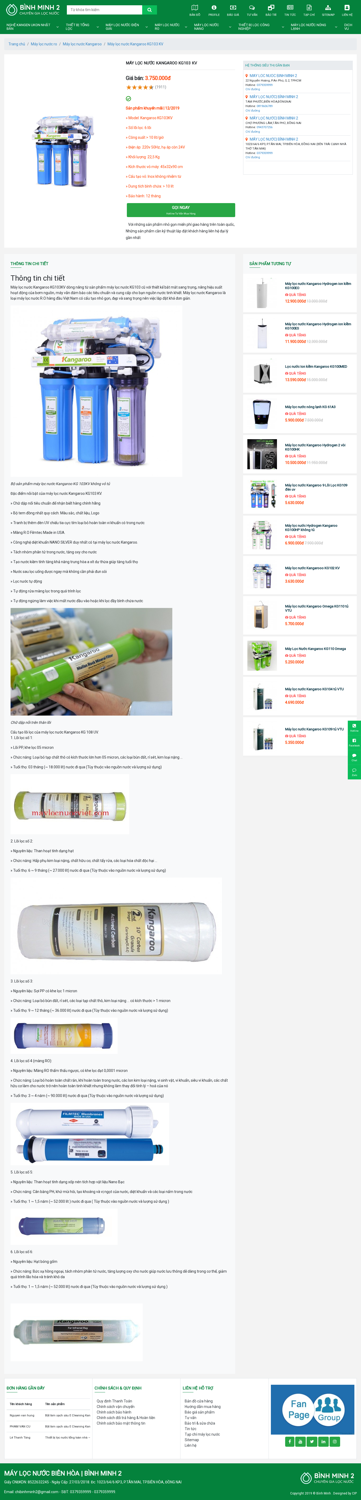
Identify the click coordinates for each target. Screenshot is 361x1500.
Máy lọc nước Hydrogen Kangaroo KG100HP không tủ (311, 528)
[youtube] (300, 1442)
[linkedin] (323, 1442)
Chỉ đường (253, 89)
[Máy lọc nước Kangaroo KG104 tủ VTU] (262, 696)
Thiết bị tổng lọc (77, 26)
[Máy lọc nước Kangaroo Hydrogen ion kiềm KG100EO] (262, 293)
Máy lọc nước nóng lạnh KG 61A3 (310, 407)
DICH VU (348, 26)
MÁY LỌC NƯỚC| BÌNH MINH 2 (274, 97)
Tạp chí (309, 15)
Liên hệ (347, 15)
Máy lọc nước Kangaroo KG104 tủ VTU (314, 689)
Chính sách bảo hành (114, 1412)
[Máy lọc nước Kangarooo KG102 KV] (262, 575)
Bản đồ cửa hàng (199, 1401)
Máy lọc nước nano (206, 26)
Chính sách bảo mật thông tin (121, 1423)
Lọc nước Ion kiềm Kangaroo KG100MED (316, 366)
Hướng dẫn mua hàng (203, 1407)
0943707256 (264, 127)
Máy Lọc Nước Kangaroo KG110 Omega (315, 649)
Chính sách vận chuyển (116, 1407)
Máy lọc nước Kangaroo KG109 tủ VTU (314, 729)
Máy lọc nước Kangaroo (82, 44)
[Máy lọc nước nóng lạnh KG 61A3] (262, 414)
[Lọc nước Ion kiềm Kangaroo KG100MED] (262, 374)
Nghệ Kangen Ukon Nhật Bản (28, 26)
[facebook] (312, 1409)
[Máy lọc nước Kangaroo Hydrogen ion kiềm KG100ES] (262, 333)
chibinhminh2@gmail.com (36, 1492)
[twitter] (312, 1442)
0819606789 (264, 106)
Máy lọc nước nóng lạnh (308, 26)
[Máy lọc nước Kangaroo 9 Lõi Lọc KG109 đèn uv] (262, 495)
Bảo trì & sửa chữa (200, 1423)
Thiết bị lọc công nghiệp (254, 26)
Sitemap (328, 15)
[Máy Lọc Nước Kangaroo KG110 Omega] (262, 656)
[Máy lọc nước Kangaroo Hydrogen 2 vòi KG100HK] (262, 454)
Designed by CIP (345, 1493)
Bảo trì (271, 15)
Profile (214, 15)
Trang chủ (16, 44)
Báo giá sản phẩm (200, 1412)
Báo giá (233, 15)
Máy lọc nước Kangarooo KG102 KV (312, 568)
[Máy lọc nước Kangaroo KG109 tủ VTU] (262, 736)
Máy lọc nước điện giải (122, 26)
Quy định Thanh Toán (114, 1401)
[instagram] (335, 1442)
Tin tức (290, 15)
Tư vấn (252, 15)
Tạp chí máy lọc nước (202, 1434)
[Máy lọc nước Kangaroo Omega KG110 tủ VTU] (262, 615)
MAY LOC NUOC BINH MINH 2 (273, 76)
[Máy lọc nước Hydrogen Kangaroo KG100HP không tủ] (262, 535)
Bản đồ (194, 15)
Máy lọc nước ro (167, 26)
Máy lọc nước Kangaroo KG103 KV (135, 44)
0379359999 (264, 85)
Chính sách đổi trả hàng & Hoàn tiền (126, 1418)
